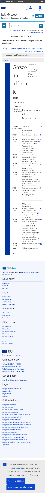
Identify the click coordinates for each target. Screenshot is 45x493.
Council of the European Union (12, 410)
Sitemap (5, 288)
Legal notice (6, 297)
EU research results (9, 331)
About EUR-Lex (7, 313)
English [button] (40, 10)
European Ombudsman (10, 432)
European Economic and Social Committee (16, 425)
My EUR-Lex (30, 10)
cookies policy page (17, 468)
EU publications (7, 336)
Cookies (5, 396)
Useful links (6, 318)
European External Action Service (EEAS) (16, 422)
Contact (5, 286)
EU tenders (6, 329)
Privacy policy (7, 391)
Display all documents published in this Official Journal (22, 48)
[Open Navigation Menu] (4, 25)
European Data (7, 326)
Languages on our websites (11, 389)
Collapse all (39, 51)
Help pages (6, 283)
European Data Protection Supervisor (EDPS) (17, 435)
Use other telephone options (11, 366)
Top (13, 253)
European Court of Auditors (11, 420)
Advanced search (37, 32)
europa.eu (18, 355)
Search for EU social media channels (14, 380)
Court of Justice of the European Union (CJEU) (17, 415)
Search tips (16, 30)
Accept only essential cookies (20, 487)
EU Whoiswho (7, 334)
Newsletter (6, 315)
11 (41, 208)
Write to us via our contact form (13, 369)
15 (41, 244)
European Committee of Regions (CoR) (15, 427)
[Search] (41, 26)
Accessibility (6, 302)
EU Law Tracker (7, 344)
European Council (8, 407)
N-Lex (4, 341)
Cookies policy (7, 299)
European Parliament (9, 405)
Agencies (5, 445)
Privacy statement (8, 304)
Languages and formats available (17, 55)
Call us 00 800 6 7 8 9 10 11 (11, 364)
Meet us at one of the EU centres (13, 371)
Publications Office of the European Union (16, 442)
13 (41, 219)
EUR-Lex (9, 14)
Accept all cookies (16, 481)
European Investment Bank (11, 430)
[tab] (23, 55)
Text (6, 60)
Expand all (29, 51)
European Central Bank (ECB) (12, 417)
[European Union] (7, 351)
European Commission (10, 412)
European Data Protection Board (13, 437)
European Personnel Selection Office (14, 440)
